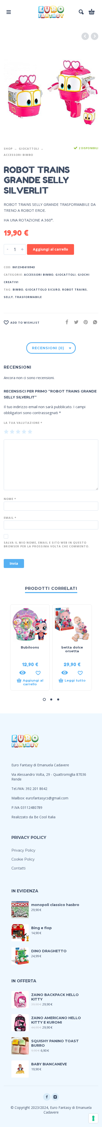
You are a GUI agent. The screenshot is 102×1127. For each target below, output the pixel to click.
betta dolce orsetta (72, 649)
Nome (10, 499)
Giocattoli (29, 148)
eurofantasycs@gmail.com (47, 798)
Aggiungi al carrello (50, 249)
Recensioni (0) (48, 348)
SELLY (8, 297)
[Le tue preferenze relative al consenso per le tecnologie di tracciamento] (93, 1118)
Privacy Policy (23, 850)
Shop (8, 148)
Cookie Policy (23, 859)
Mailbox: (18, 798)
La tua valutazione (23, 423)
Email (10, 518)
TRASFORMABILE (28, 297)
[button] (44, 699)
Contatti (18, 868)
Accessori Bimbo (18, 155)
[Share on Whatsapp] (93, 322)
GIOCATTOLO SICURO (42, 289)
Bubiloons (30, 647)
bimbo (18, 289)
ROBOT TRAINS (74, 289)
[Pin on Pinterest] (84, 322)
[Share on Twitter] (74, 322)
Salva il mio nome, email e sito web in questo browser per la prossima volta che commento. (46, 544)
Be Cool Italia (44, 817)
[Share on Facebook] (65, 322)
